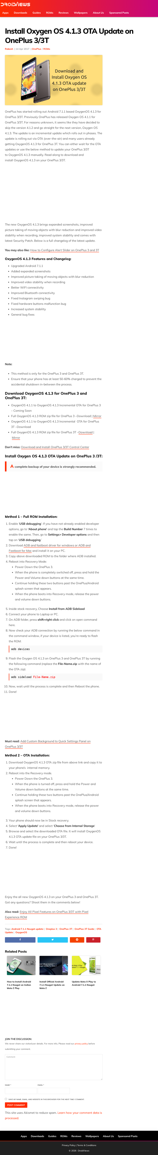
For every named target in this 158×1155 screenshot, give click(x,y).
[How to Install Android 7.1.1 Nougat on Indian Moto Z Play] (21, 967)
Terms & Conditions (86, 1145)
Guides (52, 1136)
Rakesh (9, 48)
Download (86, 432)
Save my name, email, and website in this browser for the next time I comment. (46, 1099)
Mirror (97, 416)
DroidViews (15, 4)
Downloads (37, 1136)
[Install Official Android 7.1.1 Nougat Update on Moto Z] (54, 967)
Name (8, 1085)
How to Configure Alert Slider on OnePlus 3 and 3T (64, 250)
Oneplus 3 (51, 928)
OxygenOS (21, 932)
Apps (24, 1136)
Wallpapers (92, 1136)
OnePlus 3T (65, 928)
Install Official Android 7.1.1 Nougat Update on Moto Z (52, 985)
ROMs (46, 48)
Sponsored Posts (127, 1136)
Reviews (76, 1136)
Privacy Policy (68, 1145)
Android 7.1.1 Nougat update (27, 928)
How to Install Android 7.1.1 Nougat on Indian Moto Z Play (19, 985)
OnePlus (36, 48)
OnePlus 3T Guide (84, 928)
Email (41, 1085)
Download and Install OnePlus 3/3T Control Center (55, 447)
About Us (108, 1136)
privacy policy (81, 1043)
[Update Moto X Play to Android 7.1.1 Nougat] (86, 967)
